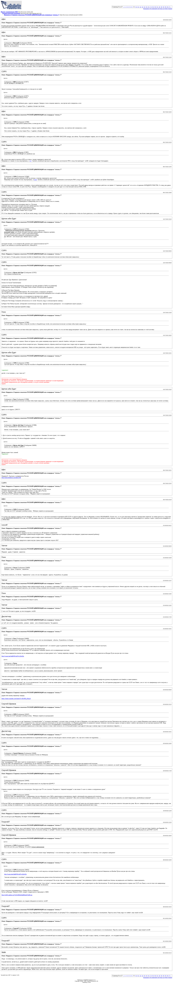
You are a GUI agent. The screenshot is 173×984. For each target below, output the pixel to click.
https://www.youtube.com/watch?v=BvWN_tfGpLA (16, 698)
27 (169, 7)
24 (163, 7)
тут (31, 161)
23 (161, 7)
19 (153, 7)
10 (136, 7)
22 (159, 7)
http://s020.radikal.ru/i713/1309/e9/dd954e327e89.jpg (17, 895)
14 (144, 7)
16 (148, 7)
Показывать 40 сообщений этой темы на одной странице (157, 8)
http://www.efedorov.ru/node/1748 (11, 477)
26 (167, 7)
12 (140, 7)
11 (138, 7)
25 (165, 7)
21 (157, 7)
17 (150, 7)
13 (142, 7)
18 (152, 7)
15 (146, 7)
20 (155, 7)
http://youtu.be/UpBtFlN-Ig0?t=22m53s (13, 656)
